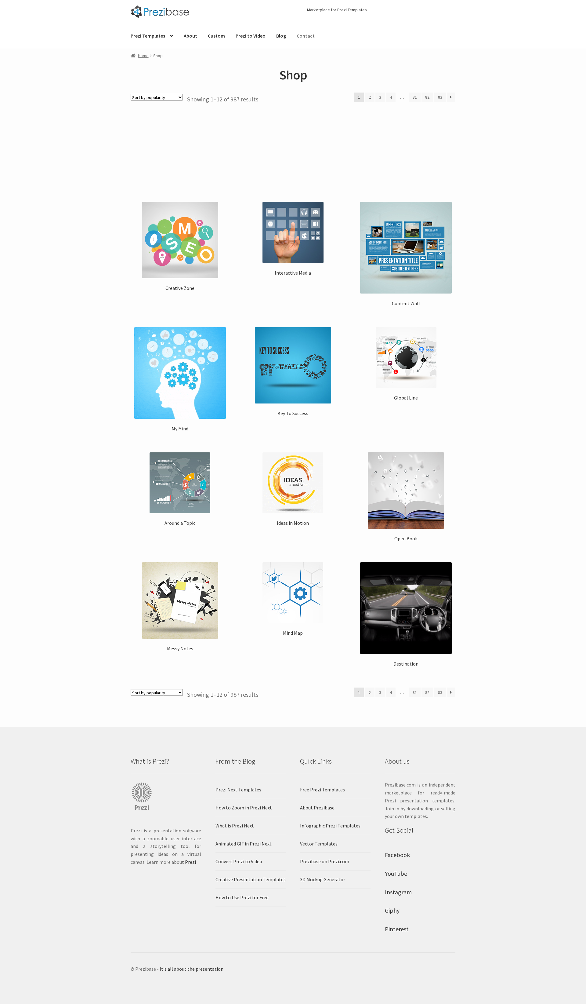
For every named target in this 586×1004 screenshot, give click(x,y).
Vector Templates (319, 844)
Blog (281, 36)
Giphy (392, 910)
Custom (216, 36)
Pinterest (397, 929)
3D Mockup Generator (322, 879)
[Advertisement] (293, 149)
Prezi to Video (251, 36)
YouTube (396, 873)
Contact (306, 36)
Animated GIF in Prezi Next (243, 844)
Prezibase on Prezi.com (324, 861)
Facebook (397, 855)
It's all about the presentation (191, 969)
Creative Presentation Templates (250, 879)
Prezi (190, 862)
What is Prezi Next (234, 826)
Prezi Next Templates (238, 790)
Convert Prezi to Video (238, 861)
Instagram (398, 892)
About (190, 36)
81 (415, 97)
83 (440, 97)
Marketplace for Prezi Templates (337, 10)
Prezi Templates (148, 36)
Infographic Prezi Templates (330, 826)
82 (427, 97)
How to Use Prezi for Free (242, 897)
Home (143, 55)
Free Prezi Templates (322, 790)
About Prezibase (317, 808)
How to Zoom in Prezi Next (243, 808)
